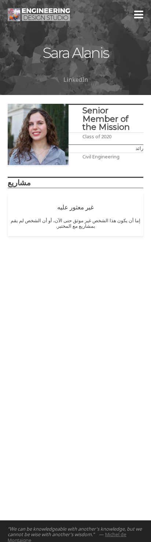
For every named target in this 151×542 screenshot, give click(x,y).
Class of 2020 (96, 136)
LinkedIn (75, 79)
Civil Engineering (100, 156)
